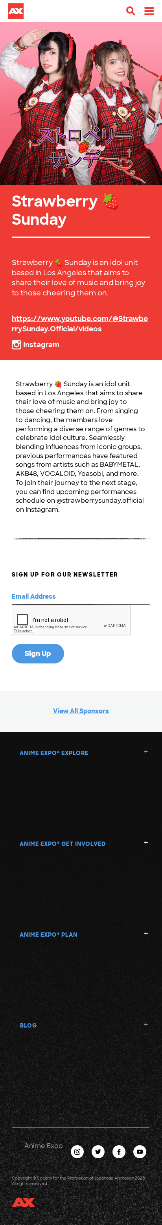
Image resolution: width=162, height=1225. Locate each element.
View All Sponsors (81, 711)
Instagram (41, 344)
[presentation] (71, 620)
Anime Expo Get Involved (63, 843)
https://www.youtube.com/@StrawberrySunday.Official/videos (80, 324)
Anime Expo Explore (54, 753)
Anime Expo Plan (48, 934)
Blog (28, 1025)
